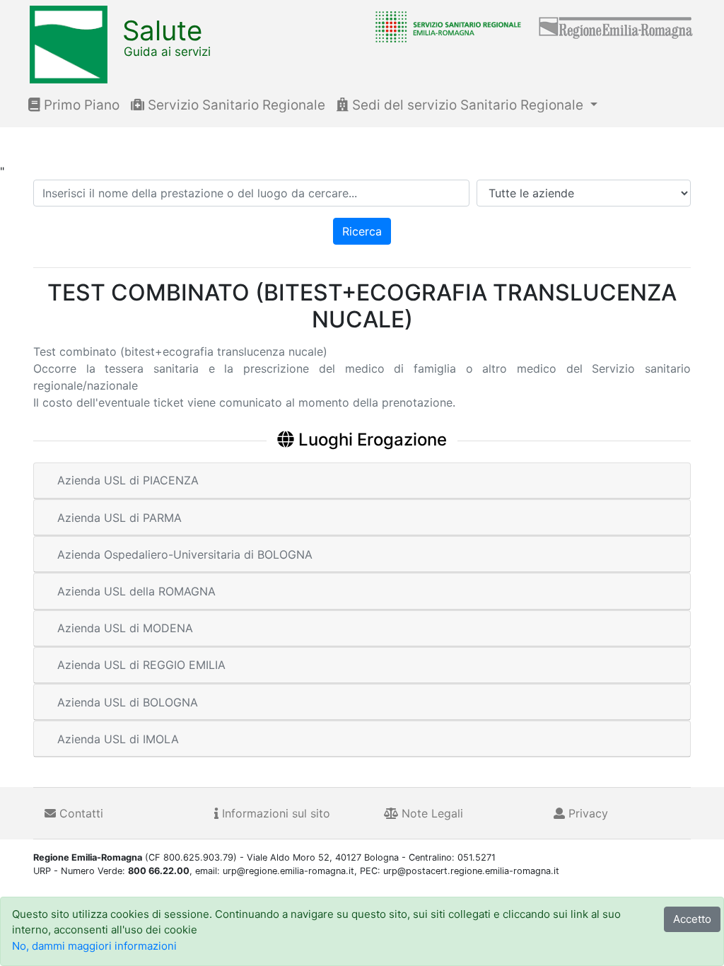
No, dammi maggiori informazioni (94, 946)
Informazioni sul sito (274, 813)
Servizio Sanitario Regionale (234, 105)
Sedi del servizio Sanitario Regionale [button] (468, 105)
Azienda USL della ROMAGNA (136, 591)
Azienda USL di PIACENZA (128, 480)
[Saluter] (444, 26)
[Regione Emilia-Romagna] (616, 26)
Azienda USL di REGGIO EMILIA (141, 665)
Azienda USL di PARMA (119, 518)
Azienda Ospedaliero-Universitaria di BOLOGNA (185, 554)
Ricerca (362, 231)
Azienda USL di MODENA (125, 628)
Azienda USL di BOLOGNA (127, 702)
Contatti (79, 813)
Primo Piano (79, 105)
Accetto (692, 919)
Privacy (586, 813)
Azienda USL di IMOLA (118, 739)
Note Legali (430, 813)
